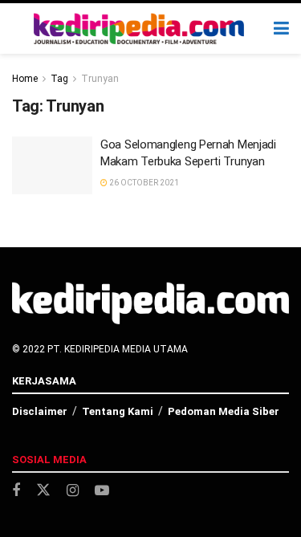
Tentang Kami (117, 411)
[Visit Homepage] (139, 29)
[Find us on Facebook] (16, 491)
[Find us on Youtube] (102, 491)
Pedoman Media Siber (223, 411)
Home (25, 78)
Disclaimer (39, 411)
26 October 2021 (143, 182)
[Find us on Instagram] (73, 491)
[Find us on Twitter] (43, 490)
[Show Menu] (281, 28)
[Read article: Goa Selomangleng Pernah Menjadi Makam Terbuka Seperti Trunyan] (52, 165)
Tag (59, 78)
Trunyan (100, 78)
